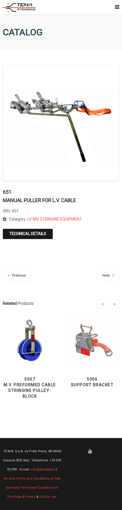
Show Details (29, 354)
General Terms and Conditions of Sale (32, 478)
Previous (19, 275)
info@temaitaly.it (43, 469)
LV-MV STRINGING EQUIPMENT (54, 219)
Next (106, 275)
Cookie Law (47, 497)
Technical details (27, 233)
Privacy (30, 497)
